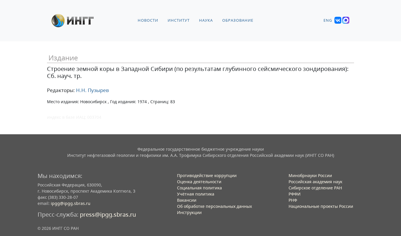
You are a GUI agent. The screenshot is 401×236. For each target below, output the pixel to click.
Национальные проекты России (321, 206)
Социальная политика (199, 188)
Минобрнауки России (310, 175)
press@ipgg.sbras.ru (108, 214)
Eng (328, 20)
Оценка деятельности (199, 181)
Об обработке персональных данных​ (214, 206)
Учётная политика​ (195, 194)
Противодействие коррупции (207, 175)
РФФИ (295, 194)
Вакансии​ (186, 200)
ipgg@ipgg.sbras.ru (70, 203)
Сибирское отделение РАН (315, 188)
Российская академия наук (315, 181)
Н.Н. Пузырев (92, 90)
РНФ (293, 200)
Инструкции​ (189, 212)
